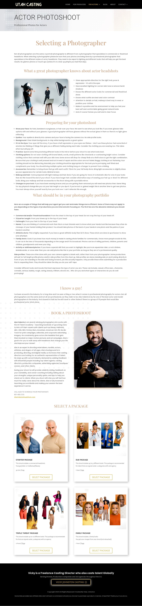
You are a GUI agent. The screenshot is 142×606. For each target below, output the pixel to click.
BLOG (105, 4)
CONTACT (122, 4)
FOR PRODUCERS (79, 4)
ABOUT (112, 4)
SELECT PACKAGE (41, 477)
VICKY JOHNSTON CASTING (70, 582)
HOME (67, 4)
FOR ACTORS (93, 4)
